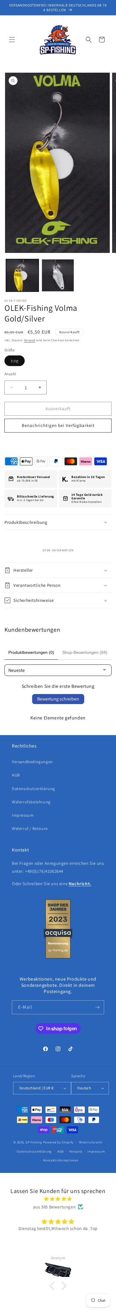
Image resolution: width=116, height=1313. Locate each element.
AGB (16, 775)
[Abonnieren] (97, 1007)
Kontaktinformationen (60, 1160)
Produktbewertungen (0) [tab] (31, 652)
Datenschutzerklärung (33, 788)
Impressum (23, 815)
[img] (58, 1199)
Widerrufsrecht (91, 1142)
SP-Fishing (34, 1142)
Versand (29, 340)
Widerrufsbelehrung (31, 802)
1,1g (18, 362)
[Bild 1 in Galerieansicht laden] (22, 275)
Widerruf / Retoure (30, 828)
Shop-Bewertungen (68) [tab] (84, 652)
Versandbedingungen (32, 761)
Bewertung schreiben (58, 699)
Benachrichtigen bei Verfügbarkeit (58, 425)
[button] (11, 39)
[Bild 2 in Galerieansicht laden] (58, 275)
